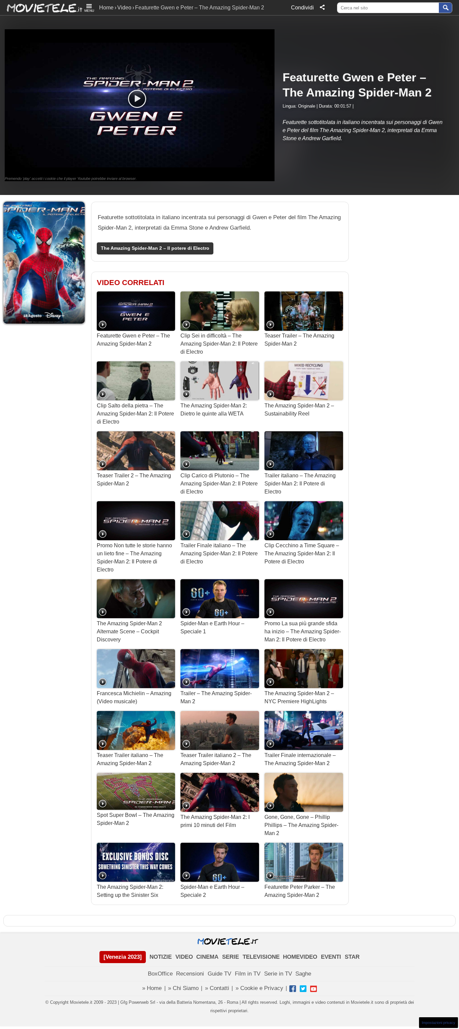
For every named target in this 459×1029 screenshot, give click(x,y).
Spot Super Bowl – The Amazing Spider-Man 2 (135, 819)
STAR (352, 957)
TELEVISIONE (261, 957)
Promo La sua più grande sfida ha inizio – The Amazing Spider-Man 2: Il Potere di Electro (302, 631)
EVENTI (331, 957)
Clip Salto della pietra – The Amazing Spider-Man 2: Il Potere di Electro (135, 414)
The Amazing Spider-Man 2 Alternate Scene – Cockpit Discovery (129, 631)
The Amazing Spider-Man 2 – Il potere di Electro (155, 248)
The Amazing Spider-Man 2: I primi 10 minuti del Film (215, 821)
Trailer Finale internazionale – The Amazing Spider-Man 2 (300, 759)
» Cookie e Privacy (259, 988)
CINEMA (207, 957)
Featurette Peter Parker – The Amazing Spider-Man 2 (299, 891)
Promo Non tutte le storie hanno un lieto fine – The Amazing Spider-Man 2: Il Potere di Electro (134, 557)
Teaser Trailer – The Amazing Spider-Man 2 (299, 340)
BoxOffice (160, 974)
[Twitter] (303, 988)
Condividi (302, 7)
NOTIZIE (161, 957)
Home (106, 7)
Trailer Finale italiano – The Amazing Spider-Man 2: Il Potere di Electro (219, 553)
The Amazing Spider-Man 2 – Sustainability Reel (299, 410)
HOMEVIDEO (300, 957)
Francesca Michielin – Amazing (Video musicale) (134, 697)
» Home (152, 988)
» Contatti (217, 988)
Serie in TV (278, 974)
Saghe (303, 974)
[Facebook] (292, 988)
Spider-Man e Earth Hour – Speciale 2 (212, 891)
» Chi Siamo (183, 988)
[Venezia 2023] (122, 957)
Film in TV (247, 974)
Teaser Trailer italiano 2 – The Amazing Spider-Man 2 (215, 759)
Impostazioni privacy (438, 1023)
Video (124, 7)
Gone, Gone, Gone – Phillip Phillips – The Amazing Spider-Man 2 (301, 825)
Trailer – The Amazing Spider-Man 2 (216, 697)
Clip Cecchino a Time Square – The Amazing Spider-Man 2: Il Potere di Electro (301, 553)
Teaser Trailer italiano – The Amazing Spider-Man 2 (130, 759)
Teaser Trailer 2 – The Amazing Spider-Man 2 (134, 479)
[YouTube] (313, 988)
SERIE (230, 957)
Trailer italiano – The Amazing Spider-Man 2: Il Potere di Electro (300, 483)
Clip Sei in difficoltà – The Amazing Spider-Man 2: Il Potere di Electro (219, 344)
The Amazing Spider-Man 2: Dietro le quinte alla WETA (213, 410)
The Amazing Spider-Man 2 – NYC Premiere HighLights (299, 697)
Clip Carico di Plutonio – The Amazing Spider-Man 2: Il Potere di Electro (219, 483)
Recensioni (190, 974)
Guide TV (219, 974)
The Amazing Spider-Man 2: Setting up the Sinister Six (130, 891)
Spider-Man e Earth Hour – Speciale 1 (212, 627)
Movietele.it (41, 7)
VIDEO (184, 957)
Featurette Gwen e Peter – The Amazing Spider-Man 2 (133, 340)
